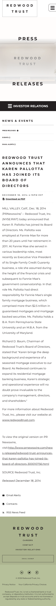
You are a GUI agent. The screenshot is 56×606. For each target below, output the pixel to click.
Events (5, 137)
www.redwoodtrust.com (18, 420)
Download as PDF (15, 199)
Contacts (11, 503)
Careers (28, 540)
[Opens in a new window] (22, 572)
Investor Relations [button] (30, 106)
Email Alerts (8, 144)
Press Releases (9, 131)
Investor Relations (28, 550)
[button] (52, 7)
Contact (28, 545)
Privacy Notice (8, 584)
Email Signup (28, 558)
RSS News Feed (15, 512)
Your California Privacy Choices (32, 584)
